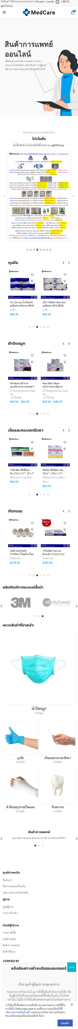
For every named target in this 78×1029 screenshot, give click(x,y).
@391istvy (58, 145)
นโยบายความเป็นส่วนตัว (15, 892)
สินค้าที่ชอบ (9, 951)
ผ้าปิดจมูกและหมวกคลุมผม (35, 392)
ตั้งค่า (41, 1015)
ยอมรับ (65, 1023)
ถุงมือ (13, 309)
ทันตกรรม (28, 558)
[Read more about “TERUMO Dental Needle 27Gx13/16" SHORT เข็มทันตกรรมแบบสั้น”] (12, 529)
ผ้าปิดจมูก (29, 397)
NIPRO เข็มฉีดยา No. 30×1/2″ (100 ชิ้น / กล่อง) (66, 473)
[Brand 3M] (21, 602)
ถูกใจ (32, 274)
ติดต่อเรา (7, 880)
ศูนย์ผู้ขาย (8, 906)
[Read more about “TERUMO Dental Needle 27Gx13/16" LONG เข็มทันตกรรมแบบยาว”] (45, 529)
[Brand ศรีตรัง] (57, 602)
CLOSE (72, 967)
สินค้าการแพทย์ (11, 945)
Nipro (26, 481)
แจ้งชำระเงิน (9, 939)
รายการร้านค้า (10, 913)
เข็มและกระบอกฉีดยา (34, 477)
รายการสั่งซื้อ (9, 932)
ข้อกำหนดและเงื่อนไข (14, 886)
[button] (27, 250)
